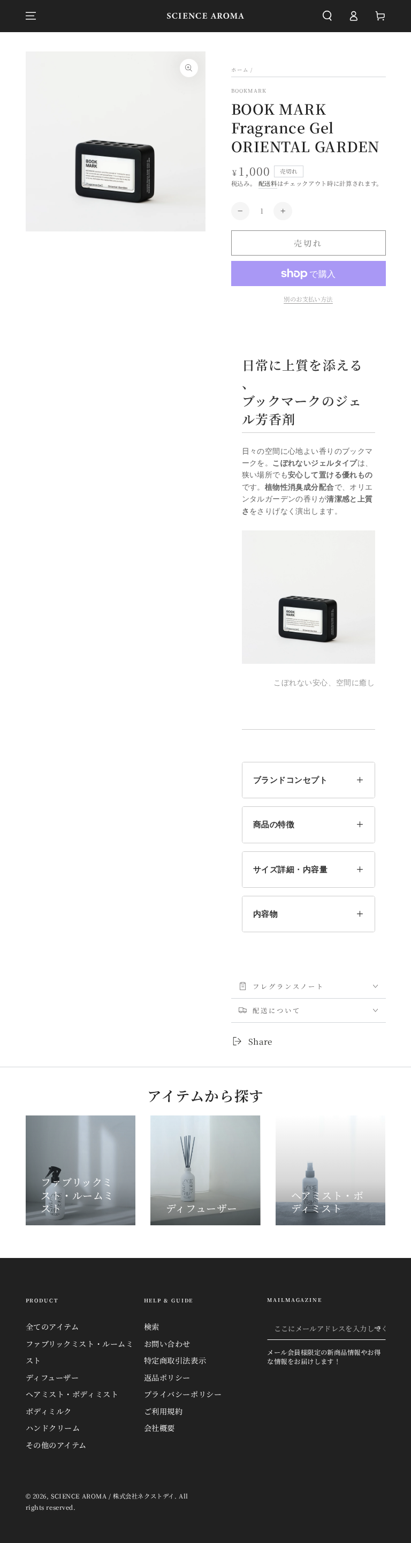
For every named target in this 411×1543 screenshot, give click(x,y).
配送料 (267, 183)
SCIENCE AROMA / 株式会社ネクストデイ (112, 1496)
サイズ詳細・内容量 (290, 869)
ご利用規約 (163, 1411)
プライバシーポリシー (183, 1394)
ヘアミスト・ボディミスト (72, 1394)
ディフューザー (52, 1377)
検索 (151, 1326)
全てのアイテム (52, 1326)
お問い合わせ (167, 1343)
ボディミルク (49, 1411)
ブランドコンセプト (290, 779)
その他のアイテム (56, 1445)
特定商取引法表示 (175, 1360)
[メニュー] (31, 16)
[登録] (380, 1328)
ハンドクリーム (53, 1427)
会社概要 (159, 1427)
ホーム (240, 69)
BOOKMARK (249, 90)
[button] (327, 16)
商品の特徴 (274, 824)
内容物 (265, 913)
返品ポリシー (167, 1377)
